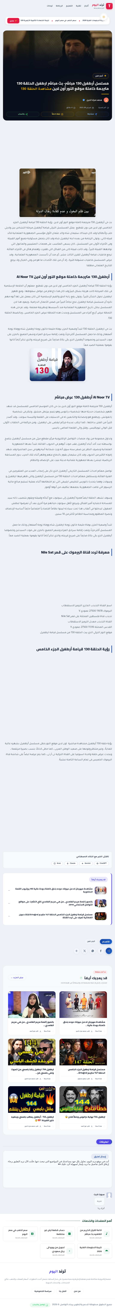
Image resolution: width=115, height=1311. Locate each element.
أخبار (86, 5)
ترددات (50, 5)
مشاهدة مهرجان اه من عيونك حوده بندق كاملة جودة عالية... (84, 1023)
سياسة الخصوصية (43, 1291)
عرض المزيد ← (17, 977)
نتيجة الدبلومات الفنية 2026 (94, 21)
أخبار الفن (99, 76)
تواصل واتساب (38, 1305)
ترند (57, 1271)
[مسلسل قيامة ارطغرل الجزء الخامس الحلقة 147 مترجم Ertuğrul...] (83, 1052)
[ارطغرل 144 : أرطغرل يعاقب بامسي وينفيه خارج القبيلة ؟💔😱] (32, 1099)
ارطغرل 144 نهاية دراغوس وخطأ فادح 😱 (85, 1117)
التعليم (69, 5)
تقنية (78, 5)
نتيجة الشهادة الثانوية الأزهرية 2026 (34, 21)
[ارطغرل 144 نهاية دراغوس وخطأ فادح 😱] (83, 1099)
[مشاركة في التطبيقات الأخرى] (76, 951)
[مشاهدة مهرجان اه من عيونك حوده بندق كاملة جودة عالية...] (83, 1004)
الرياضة (59, 5)
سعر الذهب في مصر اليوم (65, 21)
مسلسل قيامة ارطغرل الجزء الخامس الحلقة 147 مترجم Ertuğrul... (86, 1071)
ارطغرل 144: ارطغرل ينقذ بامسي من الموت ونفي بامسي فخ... (32, 1071)
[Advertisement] (57, 148)
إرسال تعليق (100, 1156)
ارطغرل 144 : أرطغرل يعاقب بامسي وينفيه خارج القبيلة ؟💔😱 (32, 1118)
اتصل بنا (62, 1291)
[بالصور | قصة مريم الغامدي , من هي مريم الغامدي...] (32, 1004)
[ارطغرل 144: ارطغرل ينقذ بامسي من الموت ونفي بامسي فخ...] (32, 1052)
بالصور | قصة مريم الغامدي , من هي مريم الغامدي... (32, 1023)
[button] (101, 951)
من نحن (77, 1291)
